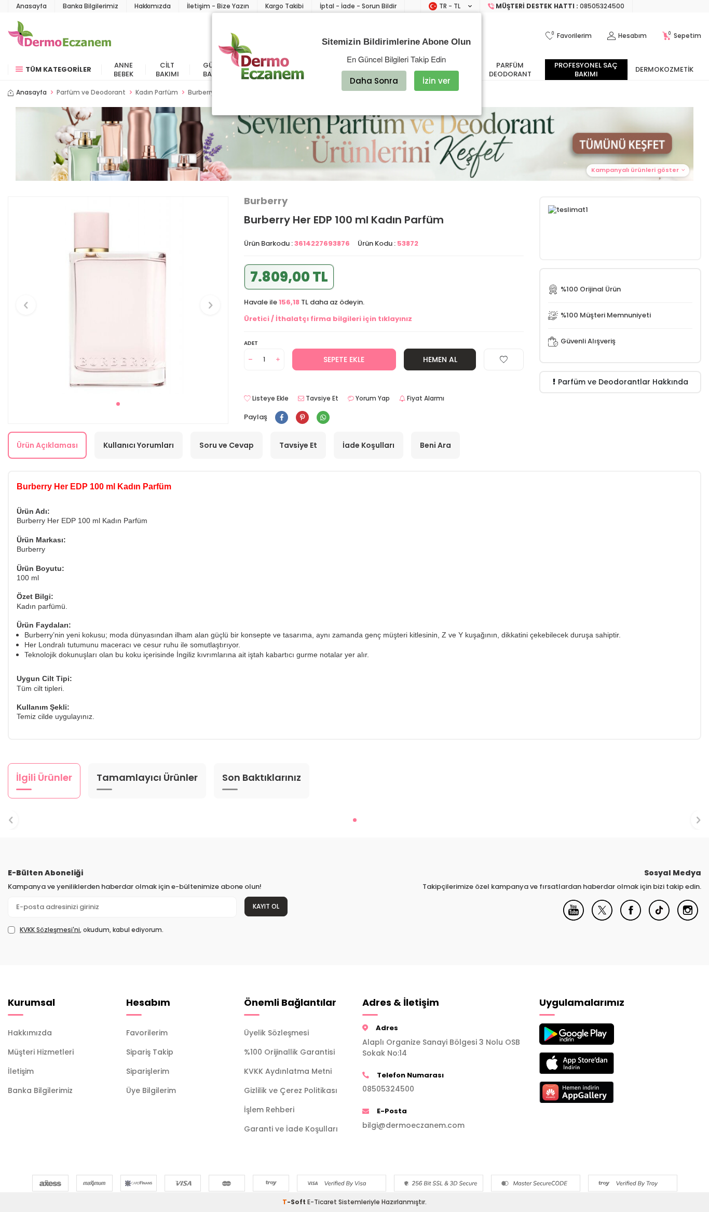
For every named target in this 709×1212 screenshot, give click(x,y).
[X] (602, 918)
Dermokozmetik (664, 69)
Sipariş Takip (149, 1052)
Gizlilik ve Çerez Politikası (290, 1090)
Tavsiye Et (321, 398)
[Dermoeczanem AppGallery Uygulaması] (590, 1092)
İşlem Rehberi (269, 1109)
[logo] (59, 35)
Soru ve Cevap (226, 445)
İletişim (21, 1071)
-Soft (294, 1201)
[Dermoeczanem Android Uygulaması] (590, 1034)
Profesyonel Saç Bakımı (586, 69)
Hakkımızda (152, 6)
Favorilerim (147, 1033)
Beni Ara (435, 445)
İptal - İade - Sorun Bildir (358, 6)
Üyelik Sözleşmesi (276, 1033)
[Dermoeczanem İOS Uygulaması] (590, 1063)
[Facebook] (630, 918)
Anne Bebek (123, 69)
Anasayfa (31, 6)
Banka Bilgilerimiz (90, 6)
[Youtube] (573, 918)
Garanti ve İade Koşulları (291, 1129)
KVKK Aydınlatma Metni (288, 1071)
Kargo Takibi (284, 6)
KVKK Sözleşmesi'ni (50, 929)
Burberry (266, 201)
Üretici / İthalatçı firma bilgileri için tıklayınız (328, 319)
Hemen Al (440, 359)
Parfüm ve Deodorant (91, 92)
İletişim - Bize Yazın (218, 6)
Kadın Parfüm (156, 92)
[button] (354, 143)
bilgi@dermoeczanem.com (413, 1125)
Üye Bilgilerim (151, 1090)
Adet (251, 343)
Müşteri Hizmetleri (41, 1052)
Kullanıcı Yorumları (138, 445)
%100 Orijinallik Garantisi (289, 1052)
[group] (118, 296)
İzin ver (436, 80)
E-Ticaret (322, 1201)
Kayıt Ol (266, 906)
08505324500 (388, 1089)
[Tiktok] (659, 918)
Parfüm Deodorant (510, 69)
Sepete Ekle (343, 359)
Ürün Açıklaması (47, 445)
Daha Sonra (374, 80)
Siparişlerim (147, 1071)
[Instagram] (687, 918)
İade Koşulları (368, 445)
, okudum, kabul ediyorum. (91, 930)
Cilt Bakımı (167, 69)
